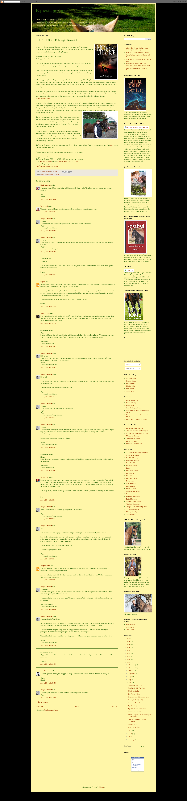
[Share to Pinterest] (71, 172)
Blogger (101, 787)
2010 (128, 656)
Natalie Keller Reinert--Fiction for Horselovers (136, 69)
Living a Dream (131, 489)
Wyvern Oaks (130, 514)
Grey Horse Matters (132, 471)
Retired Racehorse (131, 499)
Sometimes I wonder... (135, 703)
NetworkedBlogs (136, 757)
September (132, 674)
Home (77, 706)
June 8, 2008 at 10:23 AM (48, 580)
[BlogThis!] (65, 172)
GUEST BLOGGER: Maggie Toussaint (137, 720)
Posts (129, 365)
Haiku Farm (130, 473)
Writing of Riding (131, 512)
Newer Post (39, 706)
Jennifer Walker (131, 381)
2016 (128, 639)
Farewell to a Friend (134, 712)
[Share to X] (67, 172)
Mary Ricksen (45, 313)
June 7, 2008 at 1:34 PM (47, 418)
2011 (128, 653)
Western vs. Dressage (132, 436)
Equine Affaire (130, 405)
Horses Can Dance (131, 441)
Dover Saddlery (131, 403)
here (111, 145)
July (130, 680)
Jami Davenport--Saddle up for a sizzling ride (138, 60)
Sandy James (130, 391)
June (130, 682)
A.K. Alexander (45, 671)
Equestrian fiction (136, 764)
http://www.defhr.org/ (43, 98)
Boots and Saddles (131, 465)
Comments (130, 368)
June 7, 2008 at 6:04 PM (47, 519)
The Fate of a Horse (134, 694)
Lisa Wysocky (130, 383)
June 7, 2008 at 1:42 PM (47, 447)
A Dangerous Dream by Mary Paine (137, 433)
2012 (128, 650)
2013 (128, 647)
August (131, 677)
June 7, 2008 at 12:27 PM (48, 323)
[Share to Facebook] (69, 172)
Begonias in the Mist (132, 460)
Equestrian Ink (51, 10)
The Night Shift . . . (134, 727)
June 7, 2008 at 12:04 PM (48, 275)
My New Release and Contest (137, 709)
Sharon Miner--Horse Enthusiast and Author (137, 411)
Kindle (75, 161)
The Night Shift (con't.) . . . (136, 700)
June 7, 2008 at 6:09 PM (47, 559)
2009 (128, 659)
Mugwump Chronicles (133, 491)
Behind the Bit (130, 463)
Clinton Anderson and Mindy (135, 428)
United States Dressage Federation (136, 419)
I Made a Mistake (133, 691)
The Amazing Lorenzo (133, 438)
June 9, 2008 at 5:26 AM (48, 664)
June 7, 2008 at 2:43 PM (47, 470)
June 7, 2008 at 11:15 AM (48, 252)
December (132, 665)
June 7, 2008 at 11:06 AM (48, 212)
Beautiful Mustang (132, 458)
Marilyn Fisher (130, 386)
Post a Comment (43, 702)
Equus (128, 468)
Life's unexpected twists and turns (138, 697)
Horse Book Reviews (132, 478)
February (132, 740)
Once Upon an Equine (133, 494)
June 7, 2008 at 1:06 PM (47, 346)
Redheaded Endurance (133, 496)
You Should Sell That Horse (136, 688)
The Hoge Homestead (132, 504)
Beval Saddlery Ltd (132, 400)
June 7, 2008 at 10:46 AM (48, 199)
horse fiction (135, 765)
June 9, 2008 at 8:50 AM (48, 683)
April (130, 734)
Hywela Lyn (44, 477)
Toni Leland (130, 630)
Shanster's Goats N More (133, 501)
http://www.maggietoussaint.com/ (47, 166)
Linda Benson (130, 486)
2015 (128, 641)
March (131, 737)
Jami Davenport (131, 483)
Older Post (114, 706)
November (132, 668)
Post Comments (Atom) (51, 710)
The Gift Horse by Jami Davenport (137, 431)
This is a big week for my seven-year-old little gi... (139, 715)
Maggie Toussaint (54, 174)
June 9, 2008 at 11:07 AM (48, 698)
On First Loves (132, 724)
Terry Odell (44, 206)
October (131, 671)
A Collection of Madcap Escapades (137, 453)
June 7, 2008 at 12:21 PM (48, 306)
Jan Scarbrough (131, 378)
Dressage (134, 767)
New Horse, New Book (135, 685)
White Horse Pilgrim (132, 509)
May (130, 731)
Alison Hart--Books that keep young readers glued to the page (137, 49)
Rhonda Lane (130, 389)
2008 (128, 662)
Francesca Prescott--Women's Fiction (137, 52)
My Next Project (133, 706)
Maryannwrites (45, 565)
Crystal (42, 281)
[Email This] (63, 172)
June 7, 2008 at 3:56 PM (47, 500)
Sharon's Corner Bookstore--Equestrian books (138, 416)
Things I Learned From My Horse (136, 507)
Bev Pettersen (130, 624)
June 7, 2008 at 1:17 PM (47, 367)
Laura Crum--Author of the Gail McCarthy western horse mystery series (138, 65)
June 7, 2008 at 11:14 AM (48, 231)
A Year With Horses (132, 455)
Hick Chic (129, 476)
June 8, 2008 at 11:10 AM (48, 609)
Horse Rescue (45, 174)
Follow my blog (138, 770)
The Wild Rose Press (64, 161)
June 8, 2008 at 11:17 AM (48, 645)
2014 (128, 645)
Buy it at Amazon (46, 161)
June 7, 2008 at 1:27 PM (47, 397)
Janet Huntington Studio (133, 408)
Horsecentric (130, 481)
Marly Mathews (45, 185)
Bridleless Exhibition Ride (134, 444)
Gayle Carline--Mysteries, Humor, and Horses (138, 56)
